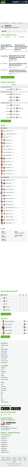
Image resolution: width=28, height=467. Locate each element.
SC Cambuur (4, 388)
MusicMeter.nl (4, 444)
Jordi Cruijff (3, 358)
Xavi (2, 347)
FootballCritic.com (5, 436)
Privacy (24, 457)
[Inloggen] (22, 2)
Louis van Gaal (4, 360)
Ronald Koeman (4, 357)
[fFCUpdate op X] (6, 414)
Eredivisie (20, 23)
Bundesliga (3, 371)
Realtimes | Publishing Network (14, 465)
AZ (1, 396)
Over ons (3, 457)
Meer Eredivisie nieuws (7, 77)
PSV (16, 236)
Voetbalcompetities (5, 23)
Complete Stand (6, 314)
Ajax (2, 384)
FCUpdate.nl (4, 438)
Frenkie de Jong (4, 345)
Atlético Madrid (4, 402)
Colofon (20, 459)
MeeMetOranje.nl (5, 452)
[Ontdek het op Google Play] (16, 408)
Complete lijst (5, 336)
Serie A (2, 375)
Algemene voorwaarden (6, 459)
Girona (2, 400)
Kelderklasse (4, 448)
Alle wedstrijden (6, 121)
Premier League (4, 379)
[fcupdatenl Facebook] (1, 414)
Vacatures (19, 457)
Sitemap (14, 461)
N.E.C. (2, 392)
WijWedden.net (4, 446)
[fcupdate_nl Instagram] (4, 414)
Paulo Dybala (4, 362)
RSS (25, 459)
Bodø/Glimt (3, 390)
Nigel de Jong (4, 355)
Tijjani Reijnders (4, 349)
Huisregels (14, 459)
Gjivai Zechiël (4, 353)
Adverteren (9, 457)
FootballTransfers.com (6, 434)
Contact (14, 457)
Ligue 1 (2, 369)
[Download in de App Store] (5, 408)
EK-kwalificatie (4, 377)
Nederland (13, 23)
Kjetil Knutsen (4, 351)
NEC (2, 394)
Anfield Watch (4, 450)
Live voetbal (15, 1)
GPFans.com (4, 440)
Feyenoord (3, 386)
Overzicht (4, 31)
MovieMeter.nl (4, 442)
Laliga (2, 373)
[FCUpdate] (3, 2)
